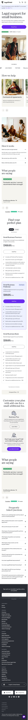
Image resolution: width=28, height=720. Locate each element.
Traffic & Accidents (6, 620)
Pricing (3, 612)
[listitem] (14, 151)
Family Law (4, 628)
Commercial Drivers (6, 631)
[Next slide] (6, 110)
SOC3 (3, 716)
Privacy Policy (14, 603)
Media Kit (4, 681)
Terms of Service (5, 712)
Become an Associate (7, 668)
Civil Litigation (5, 643)
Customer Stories (6, 657)
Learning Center (6, 656)
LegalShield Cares (6, 684)
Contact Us (4, 683)
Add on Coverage (6, 633)
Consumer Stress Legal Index (9, 667)
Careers (4, 679)
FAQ (3, 663)
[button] (13, 689)
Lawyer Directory (6, 659)
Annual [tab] (16, 231)
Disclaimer (4, 714)
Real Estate (4, 624)
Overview (4, 616)
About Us (4, 673)
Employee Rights (6, 629)
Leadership (4, 677)
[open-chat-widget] (24, 717)
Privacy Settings (5, 710)
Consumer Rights (6, 622)
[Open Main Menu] (25, 2)
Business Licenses (6, 642)
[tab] (11, 231)
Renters (4, 626)
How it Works (5, 661)
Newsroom (4, 675)
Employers (4, 665)
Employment (5, 647)
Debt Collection (5, 640)
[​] (20, 2)
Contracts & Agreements (8, 645)
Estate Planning (6, 618)
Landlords (4, 649)
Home (3, 610)
